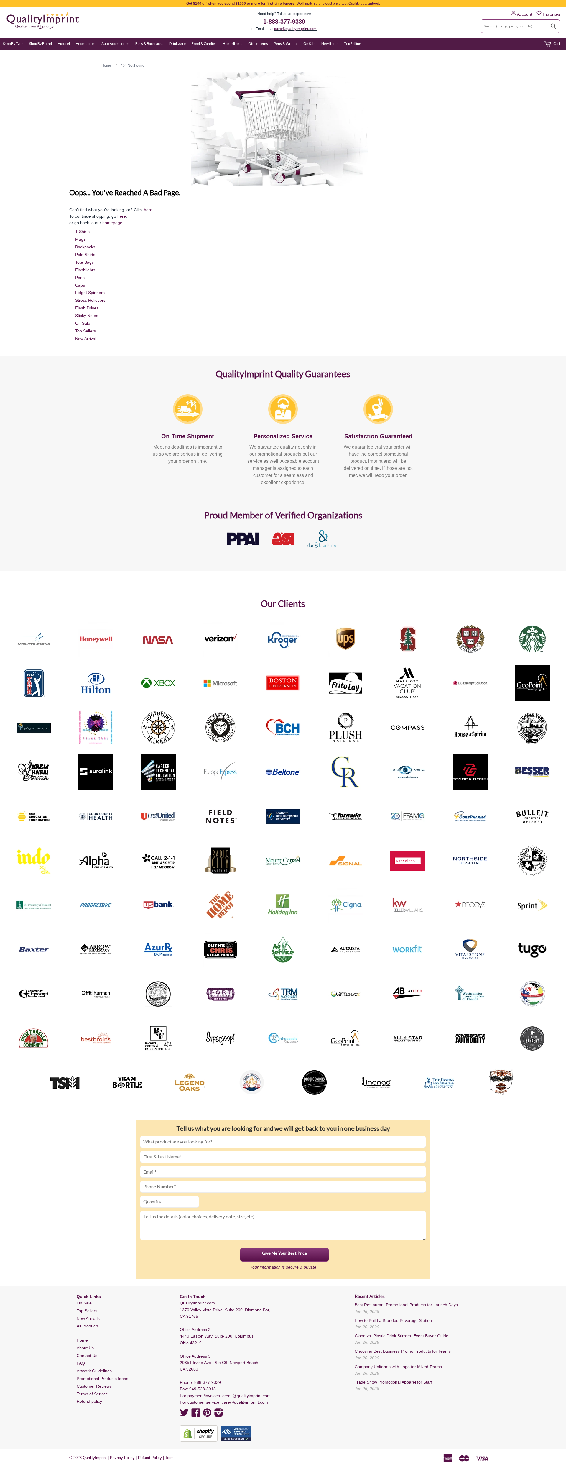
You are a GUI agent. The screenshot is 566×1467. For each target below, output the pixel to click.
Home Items (232, 43)
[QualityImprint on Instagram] (218, 1414)
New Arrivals (88, 1318)
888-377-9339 (207, 1382)
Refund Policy (150, 1457)
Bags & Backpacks (149, 43)
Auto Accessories (115, 43)
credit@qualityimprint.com (246, 1395)
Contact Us (87, 1355)
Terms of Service (92, 1393)
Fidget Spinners (90, 292)
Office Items (258, 43)
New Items (329, 43)
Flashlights (85, 270)
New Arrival (85, 338)
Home (82, 1340)
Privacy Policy (122, 1457)
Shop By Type (13, 43)
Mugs (80, 239)
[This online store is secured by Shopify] (199, 1433)
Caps (80, 285)
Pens (80, 277)
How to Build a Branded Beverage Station (393, 1320)
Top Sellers (85, 331)
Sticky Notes (86, 315)
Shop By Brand (40, 43)
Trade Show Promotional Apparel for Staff (393, 1382)
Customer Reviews (94, 1386)
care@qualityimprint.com (295, 29)
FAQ (81, 1363)
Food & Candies (204, 43)
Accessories (86, 43)
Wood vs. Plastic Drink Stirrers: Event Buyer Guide (401, 1335)
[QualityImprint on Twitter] (184, 1414)
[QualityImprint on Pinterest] (207, 1414)
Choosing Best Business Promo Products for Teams (403, 1351)
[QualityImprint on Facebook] (195, 1414)
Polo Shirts (85, 254)
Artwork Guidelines (94, 1370)
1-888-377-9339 (284, 21)
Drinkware (177, 43)
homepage (112, 222)
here (148, 209)
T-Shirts (82, 231)
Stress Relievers (90, 300)
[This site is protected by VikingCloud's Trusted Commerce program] (236, 1433)
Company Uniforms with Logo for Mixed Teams (398, 1366)
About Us (85, 1347)
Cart (556, 43)
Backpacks (85, 246)
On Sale (309, 43)
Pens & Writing (285, 43)
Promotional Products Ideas (102, 1378)
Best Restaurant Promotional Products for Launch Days (406, 1304)
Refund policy (89, 1401)
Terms (170, 1457)
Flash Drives (86, 308)
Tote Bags (84, 262)
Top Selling (352, 43)
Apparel (64, 43)
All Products (88, 1326)
